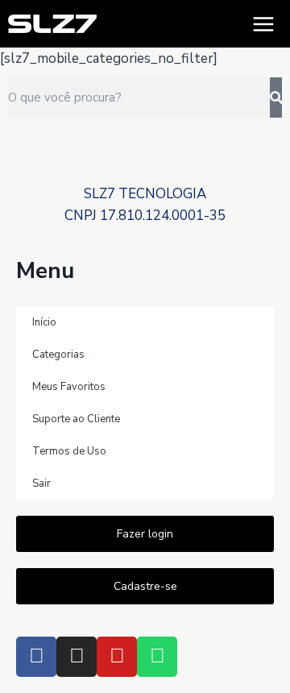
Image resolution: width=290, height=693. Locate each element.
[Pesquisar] (276, 97)
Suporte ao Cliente (76, 419)
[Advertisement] (145, 162)
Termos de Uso (69, 451)
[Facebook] (36, 657)
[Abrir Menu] (263, 23)
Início (44, 322)
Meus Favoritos (69, 387)
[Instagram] (76, 657)
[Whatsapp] (157, 657)
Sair (41, 483)
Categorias (58, 354)
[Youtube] (117, 657)
